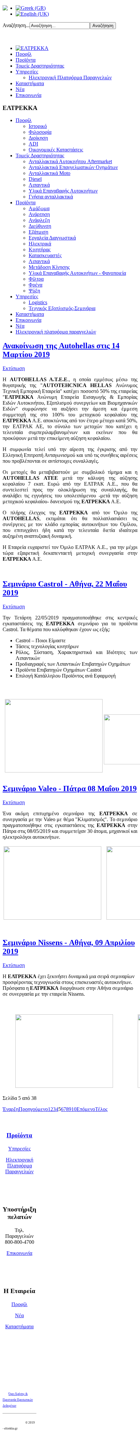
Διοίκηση (38, 138)
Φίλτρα (36, 279)
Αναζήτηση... (16, 25)
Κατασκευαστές (45, 255)
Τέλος (101, 1109)
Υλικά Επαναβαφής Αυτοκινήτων (63, 191)
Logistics (38, 302)
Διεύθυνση (40, 226)
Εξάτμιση (38, 232)
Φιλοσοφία (40, 132)
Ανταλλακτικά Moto (49, 173)
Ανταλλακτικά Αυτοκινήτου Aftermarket (70, 161)
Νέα (20, 89)
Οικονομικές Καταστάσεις (56, 149)
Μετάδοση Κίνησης (49, 267)
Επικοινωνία (28, 95)
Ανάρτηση (39, 214)
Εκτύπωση (14, 368)
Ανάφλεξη (39, 220)
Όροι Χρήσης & (18, 1394)
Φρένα (35, 285)
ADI (33, 144)
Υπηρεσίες (27, 71)
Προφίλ (24, 54)
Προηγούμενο (33, 1109)
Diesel (35, 179)
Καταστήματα (30, 83)
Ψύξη (34, 290)
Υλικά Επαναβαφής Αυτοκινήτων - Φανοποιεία (77, 273)
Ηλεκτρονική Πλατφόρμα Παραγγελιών (70, 77)
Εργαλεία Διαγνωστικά (52, 238)
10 (74, 1109)
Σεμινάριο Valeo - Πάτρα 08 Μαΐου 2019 (70, 788)
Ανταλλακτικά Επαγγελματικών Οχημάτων (73, 167)
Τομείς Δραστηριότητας (40, 66)
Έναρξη (11, 1109)
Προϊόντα (25, 60)
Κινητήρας (39, 249)
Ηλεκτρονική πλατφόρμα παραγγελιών (56, 332)
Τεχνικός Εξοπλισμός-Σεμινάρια (62, 308)
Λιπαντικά (39, 185)
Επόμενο (86, 1109)
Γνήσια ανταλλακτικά (51, 196)
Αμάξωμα (39, 208)
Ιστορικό (38, 126)
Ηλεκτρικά (40, 243)
